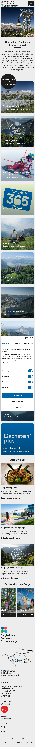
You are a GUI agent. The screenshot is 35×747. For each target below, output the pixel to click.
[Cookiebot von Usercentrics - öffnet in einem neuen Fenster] (25, 338)
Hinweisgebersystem (24, 742)
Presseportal (6, 718)
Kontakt (4, 723)
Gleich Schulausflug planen (11, 538)
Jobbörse (4, 716)
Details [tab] (17, 343)
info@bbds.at (5, 704)
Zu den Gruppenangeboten (11, 498)
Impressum (6, 739)
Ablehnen (18, 407)
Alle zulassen (17, 395)
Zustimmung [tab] (6, 343)
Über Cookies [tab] (28, 343)
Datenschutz (16, 739)
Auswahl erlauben (17, 401)
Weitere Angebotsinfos (10, 578)
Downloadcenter (7, 721)
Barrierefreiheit (9, 742)
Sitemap (30, 739)
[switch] (30, 376)
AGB (24, 739)
